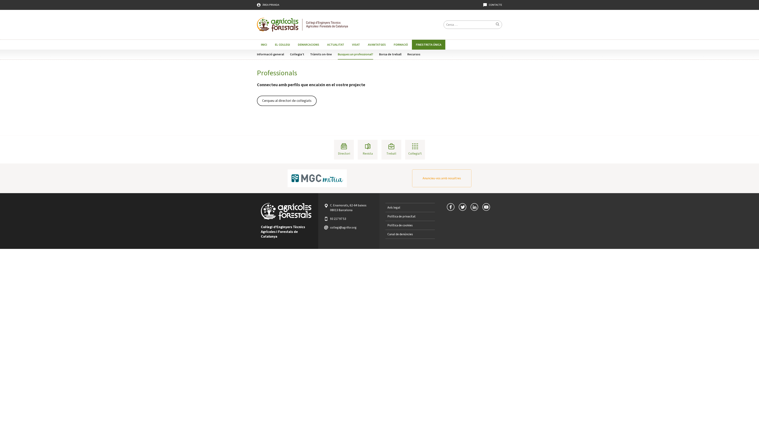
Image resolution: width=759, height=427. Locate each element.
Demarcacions (308, 45)
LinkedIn (474, 207)
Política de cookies (400, 225)
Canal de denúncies (400, 234)
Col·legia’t (297, 54)
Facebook (451, 207)
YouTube (486, 207)
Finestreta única (428, 45)
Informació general (270, 54)
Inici (264, 45)
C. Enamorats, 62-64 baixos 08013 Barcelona (348, 207)
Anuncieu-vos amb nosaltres (442, 178)
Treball (391, 153)
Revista (368, 153)
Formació (401, 45)
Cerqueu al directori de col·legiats (287, 100)
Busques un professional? (355, 54)
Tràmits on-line (321, 54)
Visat (356, 45)
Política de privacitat (401, 216)
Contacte (495, 5)
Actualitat (335, 45)
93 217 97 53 (338, 219)
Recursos (413, 54)
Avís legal (393, 207)
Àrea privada (270, 5)
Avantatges (377, 45)
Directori (344, 153)
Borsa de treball (390, 54)
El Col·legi (282, 45)
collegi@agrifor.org (343, 227)
